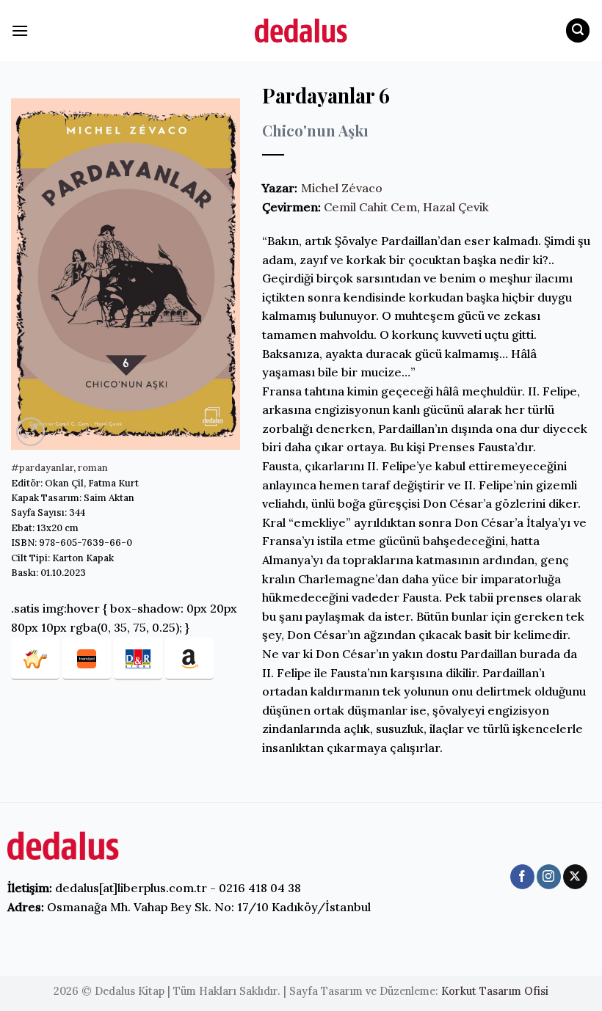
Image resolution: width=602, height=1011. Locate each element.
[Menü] (20, 30)
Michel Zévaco (341, 187)
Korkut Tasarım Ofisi (494, 991)
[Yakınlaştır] (30, 431)
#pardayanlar (42, 467)
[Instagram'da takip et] (549, 876)
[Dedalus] (301, 30)
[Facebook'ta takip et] (522, 876)
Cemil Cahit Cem (370, 207)
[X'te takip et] (575, 876)
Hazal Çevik (456, 207)
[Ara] (578, 30)
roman (93, 467)
